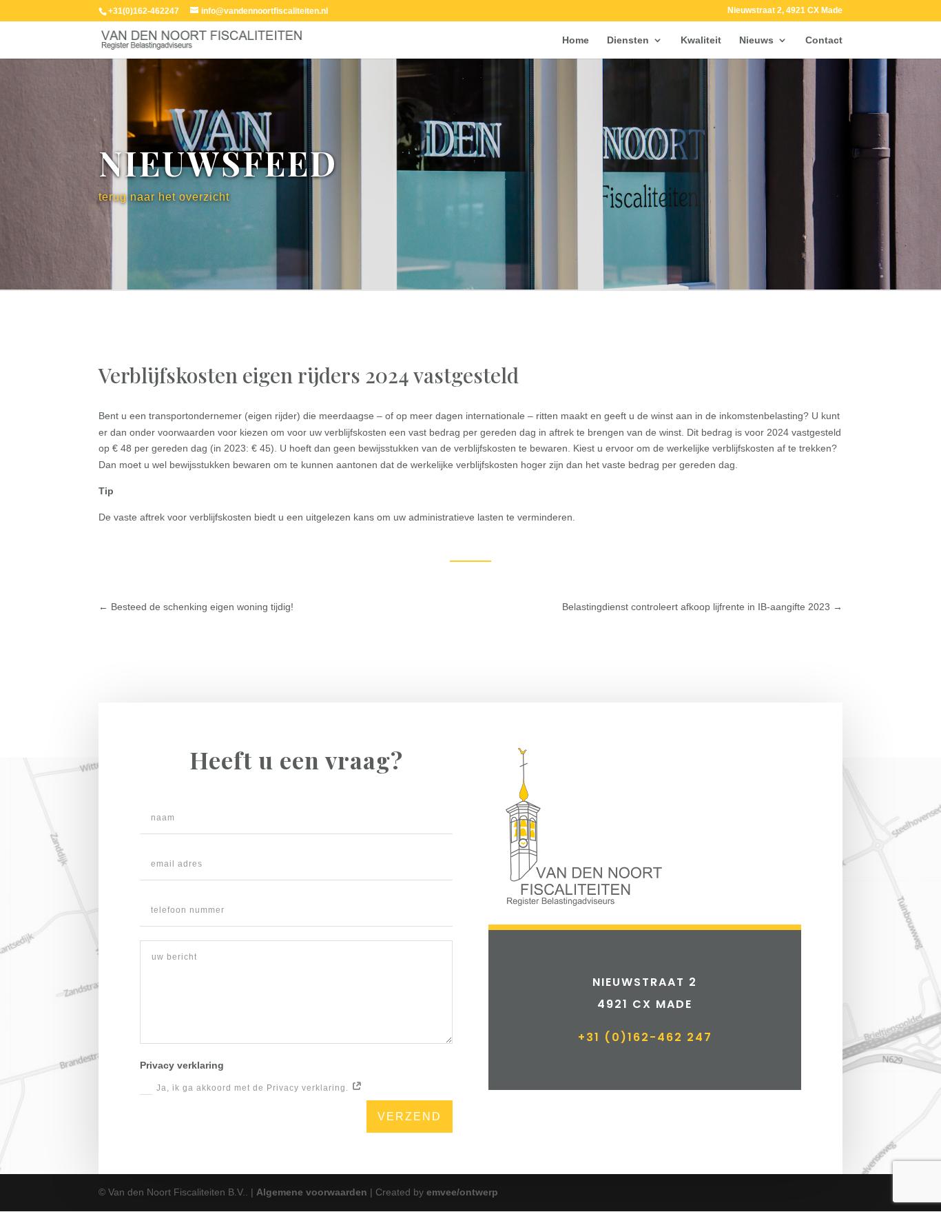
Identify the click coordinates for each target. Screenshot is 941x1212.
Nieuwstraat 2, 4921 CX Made (784, 10)
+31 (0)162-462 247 (645, 1037)
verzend (410, 1116)
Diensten (628, 40)
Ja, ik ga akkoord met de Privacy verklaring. (253, 1088)
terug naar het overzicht (164, 197)
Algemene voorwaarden (311, 1192)
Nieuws (756, 40)
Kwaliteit (701, 40)
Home (575, 40)
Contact (823, 40)
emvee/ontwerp (462, 1192)
